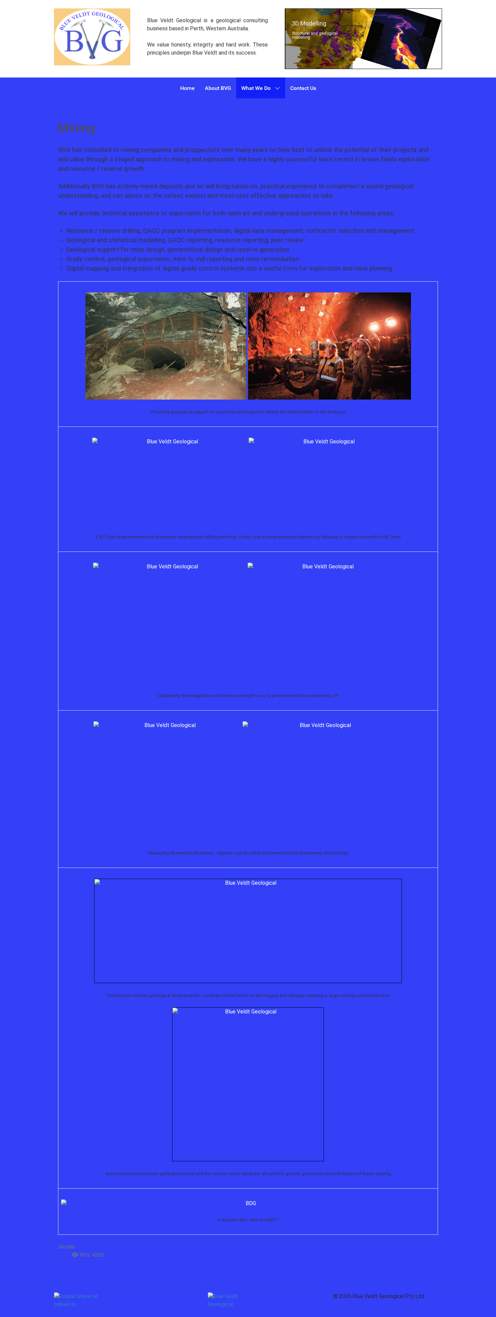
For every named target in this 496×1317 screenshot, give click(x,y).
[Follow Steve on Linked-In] (79, 1300)
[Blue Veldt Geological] (92, 36)
